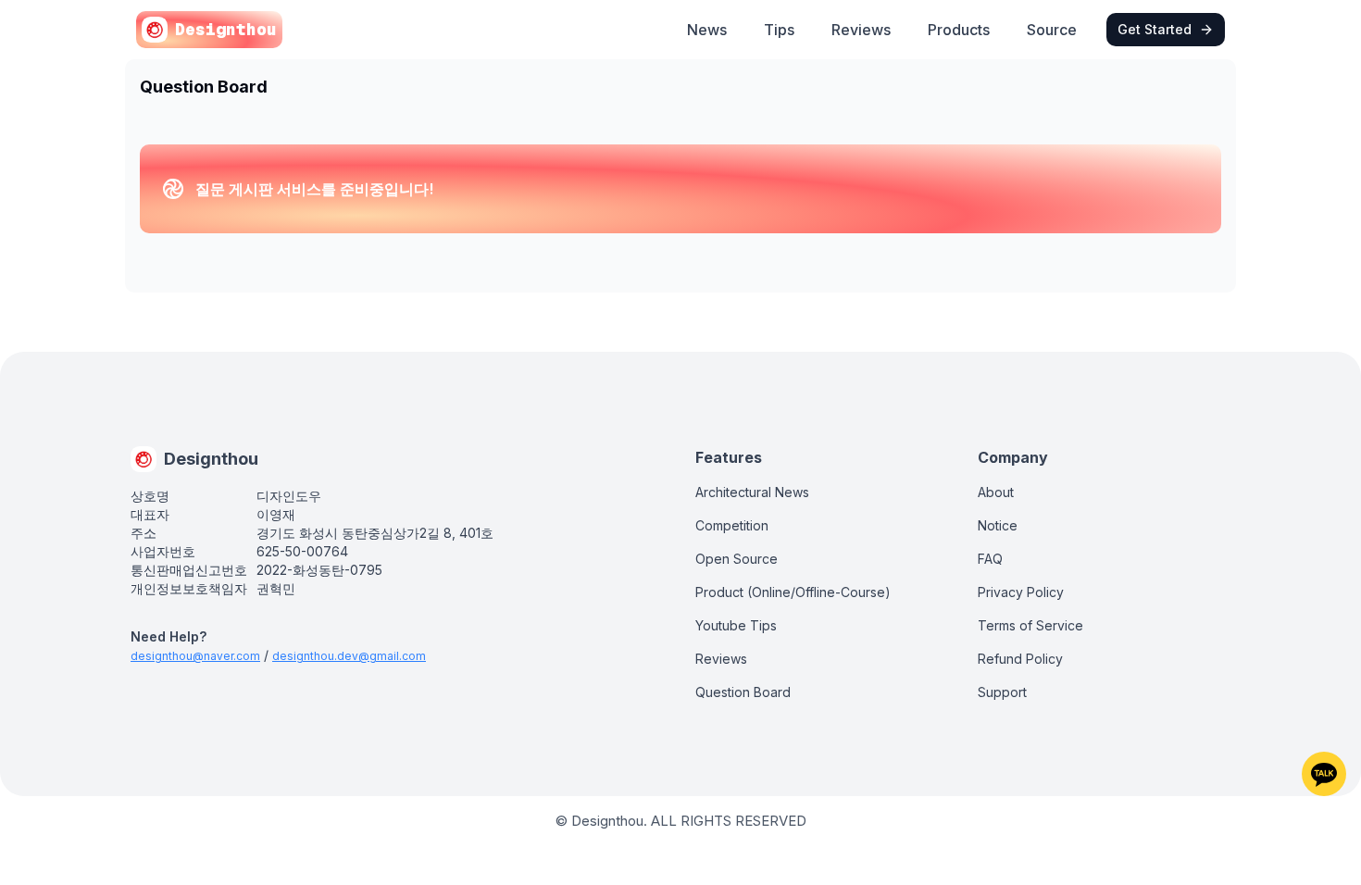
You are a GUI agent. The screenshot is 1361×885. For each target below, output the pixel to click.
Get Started (1155, 29)
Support (1002, 692)
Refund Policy (1020, 659)
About (996, 492)
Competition (731, 525)
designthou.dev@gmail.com (349, 656)
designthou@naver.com (195, 656)
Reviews (861, 29)
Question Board (743, 692)
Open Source (736, 559)
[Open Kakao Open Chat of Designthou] (1324, 774)
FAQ (990, 559)
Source (1052, 29)
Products (959, 29)
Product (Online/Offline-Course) (793, 592)
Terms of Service (1030, 625)
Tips (779, 29)
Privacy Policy (1021, 592)
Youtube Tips (736, 625)
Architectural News (752, 492)
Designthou (226, 29)
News (707, 29)
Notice (998, 525)
